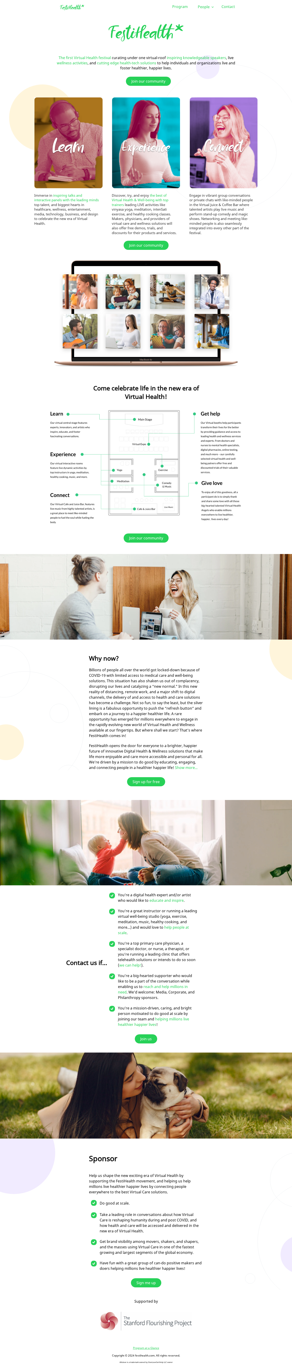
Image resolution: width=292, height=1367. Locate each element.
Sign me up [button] (146, 1282)
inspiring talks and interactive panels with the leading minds (66, 197)
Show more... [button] (186, 767)
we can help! (130, 965)
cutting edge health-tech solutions (126, 62)
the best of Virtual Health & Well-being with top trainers (140, 200)
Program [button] (180, 6)
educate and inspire (166, 900)
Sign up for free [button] (146, 781)
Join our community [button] (148, 81)
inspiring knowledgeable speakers (196, 57)
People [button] (204, 6)
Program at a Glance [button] (146, 1348)
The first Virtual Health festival (85, 57)
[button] (72, 7)
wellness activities (72, 62)
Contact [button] (228, 6)
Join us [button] (146, 1038)
